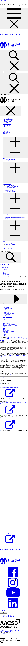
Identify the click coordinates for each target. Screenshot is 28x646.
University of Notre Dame (13, 630)
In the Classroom (6, 323)
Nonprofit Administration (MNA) (12, 191)
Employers (5, 133)
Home (1, 276)
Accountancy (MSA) (9, 185)
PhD (4, 241)
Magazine (5, 273)
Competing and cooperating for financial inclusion (10, 533)
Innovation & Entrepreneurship (9, 324)
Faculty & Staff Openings (8, 616)
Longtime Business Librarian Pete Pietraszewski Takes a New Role (13, 403)
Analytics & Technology (8, 308)
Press (4, 134)
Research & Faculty (7, 121)
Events (4, 270)
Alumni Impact (6, 307)
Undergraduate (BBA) (7, 248)
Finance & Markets (7, 321)
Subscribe (6, 267)
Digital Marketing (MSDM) (11, 187)
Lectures (4, 326)
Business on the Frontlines (8, 313)
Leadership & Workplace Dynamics (10, 325)
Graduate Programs (7, 118)
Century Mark (6, 274)
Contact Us (2, 610)
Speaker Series (6, 272)
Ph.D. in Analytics (9, 243)
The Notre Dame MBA (10, 159)
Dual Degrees (8, 160)
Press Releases (6, 330)
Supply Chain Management (8, 334)
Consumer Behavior (7, 314)
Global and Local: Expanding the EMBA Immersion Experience (14, 418)
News (4, 276)
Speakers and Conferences (8, 331)
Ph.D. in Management (10, 244)
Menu (2, 94)
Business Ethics (6, 312)
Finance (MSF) (8, 188)
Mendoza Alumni (6, 132)
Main (4, 328)
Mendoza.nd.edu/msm (13, 374)
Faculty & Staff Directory (8, 615)
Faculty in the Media (7, 317)
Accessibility (3, 633)
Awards (4, 309)
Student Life (5, 332)
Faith (4, 319)
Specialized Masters (7, 184)
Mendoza (5, 329)
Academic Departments (8, 122)
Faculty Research (6, 318)
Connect (2, 267)
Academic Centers (7, 124)
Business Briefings (7, 311)
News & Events (6, 125)
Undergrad (5, 335)
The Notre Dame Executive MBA (12, 216)
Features (4, 320)
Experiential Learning (7, 315)
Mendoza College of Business (6, 631)
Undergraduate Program (8, 119)
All (3, 306)
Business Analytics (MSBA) (11, 186)
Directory (5, 127)
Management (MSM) (9, 190)
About (4, 126)
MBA (4, 158)
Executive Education (7, 120)
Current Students (6, 131)
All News (5, 269)
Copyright (2, 630)
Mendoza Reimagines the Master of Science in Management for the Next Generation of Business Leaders (13, 386)
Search (1, 251)
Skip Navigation (3, 0)
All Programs (6, 94)
